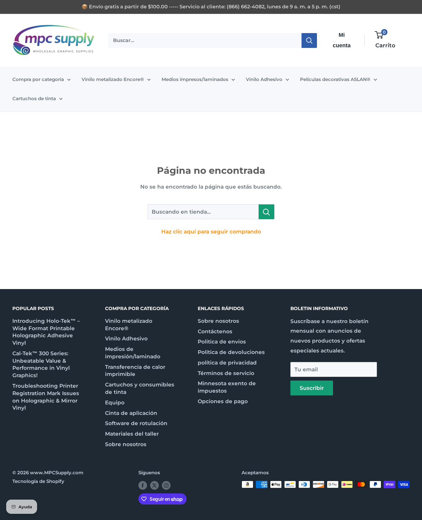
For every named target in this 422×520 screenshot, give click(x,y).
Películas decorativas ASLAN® (335, 79)
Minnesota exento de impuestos (227, 387)
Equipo (114, 402)
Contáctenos (215, 331)
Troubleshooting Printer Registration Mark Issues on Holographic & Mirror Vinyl (45, 397)
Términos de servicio (226, 373)
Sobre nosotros (125, 444)
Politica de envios (222, 342)
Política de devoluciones (231, 352)
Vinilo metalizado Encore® (113, 79)
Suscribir (312, 388)
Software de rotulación (136, 423)
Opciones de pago (223, 401)
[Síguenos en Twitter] (154, 485)
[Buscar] (309, 40)
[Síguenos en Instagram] (166, 485)
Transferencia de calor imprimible (135, 370)
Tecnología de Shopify (38, 481)
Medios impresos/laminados (195, 79)
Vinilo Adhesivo (264, 79)
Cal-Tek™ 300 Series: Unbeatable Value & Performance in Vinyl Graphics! (41, 364)
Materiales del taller (132, 434)
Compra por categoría (38, 79)
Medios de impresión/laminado (132, 353)
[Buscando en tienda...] (266, 211)
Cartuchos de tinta (34, 98)
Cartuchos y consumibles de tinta (139, 388)
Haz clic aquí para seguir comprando (211, 231)
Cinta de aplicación (131, 413)
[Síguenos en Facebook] (142, 485)
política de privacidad (227, 363)
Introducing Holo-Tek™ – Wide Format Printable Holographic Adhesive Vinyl (46, 332)
